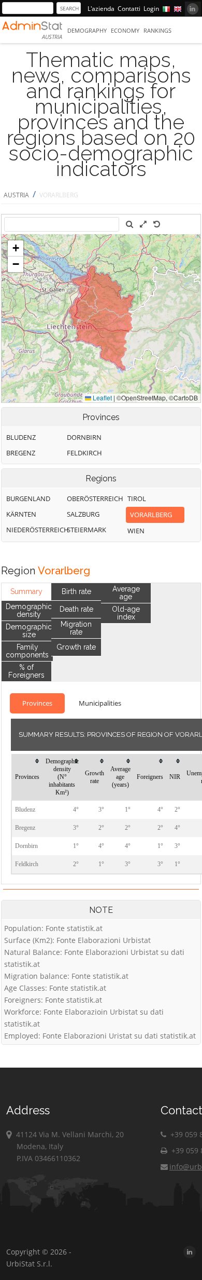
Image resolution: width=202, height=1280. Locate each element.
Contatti (129, 8)
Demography (87, 30)
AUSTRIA (16, 195)
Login (151, 8)
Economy (125, 30)
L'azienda (101, 8)
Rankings (157, 30)
